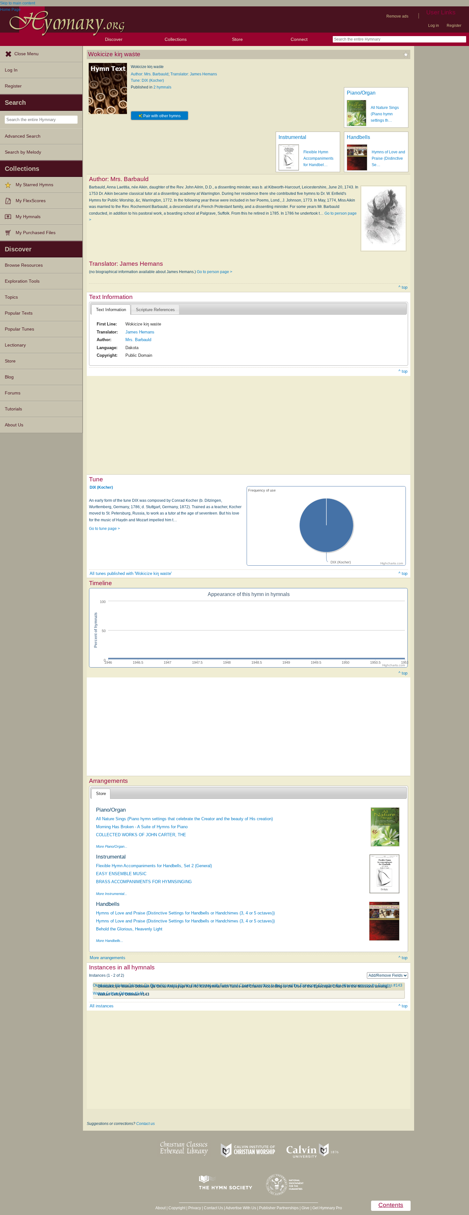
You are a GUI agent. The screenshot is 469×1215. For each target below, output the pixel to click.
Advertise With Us (241, 1208)
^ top (402, 287)
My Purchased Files (36, 232)
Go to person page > (214, 272)
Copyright (176, 1208)
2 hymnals (162, 87)
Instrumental (292, 137)
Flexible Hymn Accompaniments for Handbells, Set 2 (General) (154, 865)
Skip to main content (17, 3)
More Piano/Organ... (111, 846)
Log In (11, 70)
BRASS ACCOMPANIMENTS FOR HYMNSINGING (144, 881)
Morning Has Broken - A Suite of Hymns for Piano (142, 826)
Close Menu (26, 53)
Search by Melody (23, 152)
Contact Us (213, 1208)
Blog (9, 377)
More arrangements (107, 957)
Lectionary (15, 345)
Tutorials (13, 409)
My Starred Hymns (34, 184)
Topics (11, 297)
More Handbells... (109, 941)
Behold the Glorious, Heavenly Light (129, 929)
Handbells (358, 137)
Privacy (194, 1208)
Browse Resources (24, 265)
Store (237, 39)
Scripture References (155, 309)
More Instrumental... (111, 894)
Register (454, 25)
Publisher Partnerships (279, 1208)
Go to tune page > (104, 528)
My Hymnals (28, 216)
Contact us (145, 1123)
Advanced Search (23, 136)
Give (305, 1208)
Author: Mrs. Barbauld (149, 74)
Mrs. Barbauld (138, 339)
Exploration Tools (22, 281)
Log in (433, 25)
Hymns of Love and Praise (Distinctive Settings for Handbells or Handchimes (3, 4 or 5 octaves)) (185, 913)
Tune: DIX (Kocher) (147, 80)
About (160, 1208)
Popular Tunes (19, 329)
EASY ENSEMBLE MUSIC (121, 873)
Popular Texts (19, 313)
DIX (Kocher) (101, 487)
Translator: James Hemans (193, 74)
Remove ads (397, 16)
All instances (102, 1006)
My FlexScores (31, 200)
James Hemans (139, 332)
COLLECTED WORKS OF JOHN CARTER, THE (141, 834)
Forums (12, 393)
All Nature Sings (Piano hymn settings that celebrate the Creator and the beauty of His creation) (184, 818)
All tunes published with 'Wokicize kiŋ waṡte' (131, 573)
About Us (14, 425)
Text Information (111, 309)
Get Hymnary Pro (327, 1208)
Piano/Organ (361, 93)
